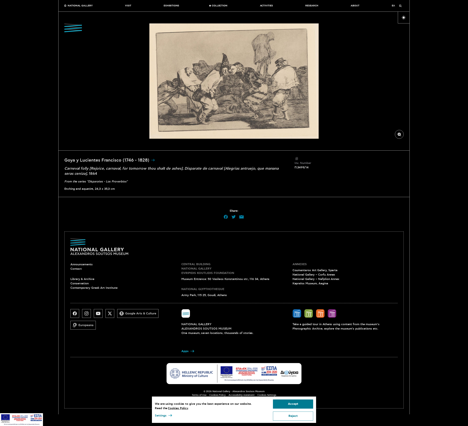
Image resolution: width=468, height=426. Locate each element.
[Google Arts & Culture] (139, 315)
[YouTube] (99, 315)
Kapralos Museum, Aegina (310, 283)
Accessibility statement (241, 395)
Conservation (79, 283)
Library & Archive (82, 279)
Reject (293, 416)
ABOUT (355, 5)
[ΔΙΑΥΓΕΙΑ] (289, 373)
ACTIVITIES (266, 5)
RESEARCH (311, 5)
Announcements (81, 264)
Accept (293, 404)
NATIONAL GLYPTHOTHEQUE (202, 289)
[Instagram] (88, 315)
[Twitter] (111, 315)
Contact (76, 269)
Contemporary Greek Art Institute (93, 288)
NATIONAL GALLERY (80, 5)
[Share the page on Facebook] (226, 217)
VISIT (128, 5)
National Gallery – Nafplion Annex (315, 279)
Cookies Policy (217, 395)
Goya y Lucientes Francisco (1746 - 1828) (107, 160)
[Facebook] (76, 315)
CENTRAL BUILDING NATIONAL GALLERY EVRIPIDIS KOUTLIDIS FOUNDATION (207, 268)
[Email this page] (241, 217)
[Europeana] (84, 326)
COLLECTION (219, 5)
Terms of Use (199, 395)
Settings (161, 415)
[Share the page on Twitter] (234, 217)
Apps (185, 351)
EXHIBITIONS (171, 5)
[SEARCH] (400, 5)
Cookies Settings (266, 395)
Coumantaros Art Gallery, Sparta (315, 270)
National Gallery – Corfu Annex (313, 274)
